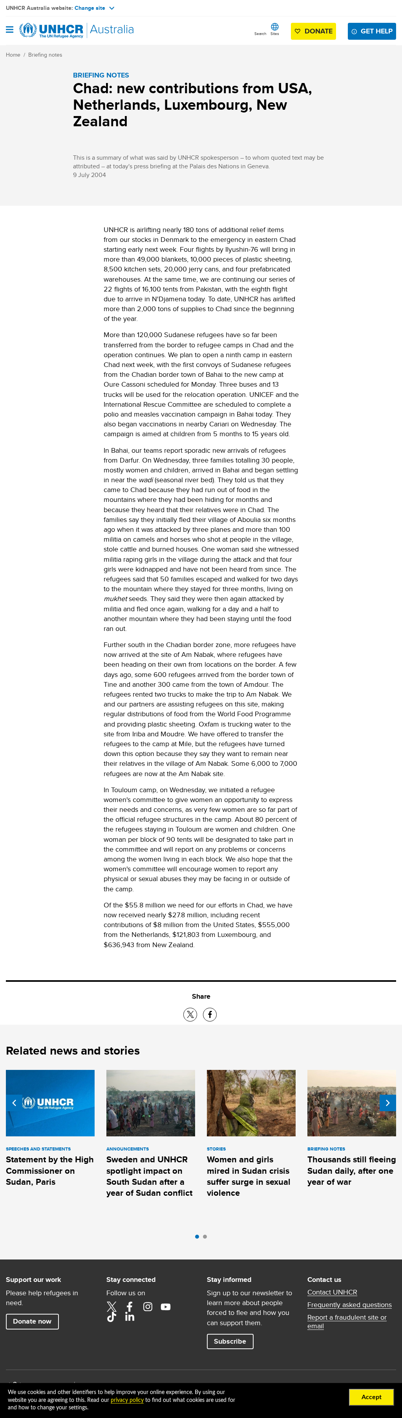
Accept (372, 1397)
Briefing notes (45, 55)
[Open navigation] (9, 30)
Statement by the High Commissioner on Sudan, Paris (50, 1170)
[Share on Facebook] (210, 1015)
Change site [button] (90, 8)
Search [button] (260, 33)
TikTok (111, 1317)
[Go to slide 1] (199, 1239)
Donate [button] (319, 31)
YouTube (166, 1307)
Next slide (388, 1103)
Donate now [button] (32, 1321)
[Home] (46, 31)
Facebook (129, 1307)
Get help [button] (377, 31)
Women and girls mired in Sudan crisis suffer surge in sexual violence (249, 1176)
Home (13, 55)
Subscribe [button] (230, 1341)
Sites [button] (274, 33)
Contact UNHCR (332, 1292)
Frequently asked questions (349, 1304)
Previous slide (14, 1103)
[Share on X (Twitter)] (190, 1015)
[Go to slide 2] (207, 1239)
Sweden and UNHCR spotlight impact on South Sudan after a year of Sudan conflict (149, 1176)
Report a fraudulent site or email (347, 1321)
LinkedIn (129, 1317)
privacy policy (127, 1400)
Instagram (148, 1307)
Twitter (111, 1307)
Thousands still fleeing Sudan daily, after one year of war (351, 1170)
